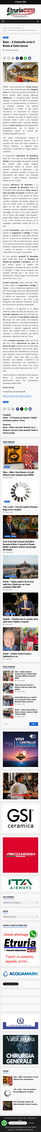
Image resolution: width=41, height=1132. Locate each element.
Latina (13, 614)
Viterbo (13, 576)
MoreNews (19, 1130)
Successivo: (20, 428)
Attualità (7, 536)
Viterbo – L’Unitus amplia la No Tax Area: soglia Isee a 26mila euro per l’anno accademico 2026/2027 (18, 584)
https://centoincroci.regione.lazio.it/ (17, 396)
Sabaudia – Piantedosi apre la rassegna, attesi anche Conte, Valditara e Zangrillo (20, 620)
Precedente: (20, 418)
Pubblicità (23, 1123)
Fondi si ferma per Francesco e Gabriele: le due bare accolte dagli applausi (8, 688)
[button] (3, 21)
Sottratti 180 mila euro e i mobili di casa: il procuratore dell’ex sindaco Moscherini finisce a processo (8, 700)
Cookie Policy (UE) (12, 1123)
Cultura (5, 37)
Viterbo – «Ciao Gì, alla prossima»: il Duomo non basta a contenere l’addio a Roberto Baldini (8, 713)
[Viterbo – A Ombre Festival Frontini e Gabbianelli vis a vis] (20, 639)
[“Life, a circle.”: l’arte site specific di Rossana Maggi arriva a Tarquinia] (20, 492)
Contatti (31, 1123)
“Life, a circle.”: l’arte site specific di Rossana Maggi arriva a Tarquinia (20, 508)
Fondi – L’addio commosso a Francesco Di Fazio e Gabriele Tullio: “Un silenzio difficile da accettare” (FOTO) (8, 676)
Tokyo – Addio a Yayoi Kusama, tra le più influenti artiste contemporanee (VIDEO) (18, 473)
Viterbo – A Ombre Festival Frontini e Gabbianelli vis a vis (17, 655)
